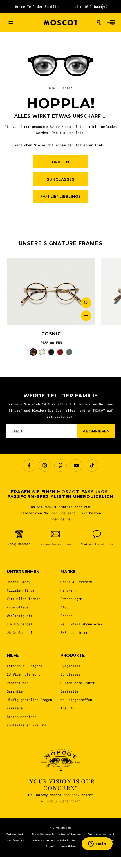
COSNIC (51, 334)
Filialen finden (21, 590)
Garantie (15, 691)
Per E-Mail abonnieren (81, 624)
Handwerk (68, 590)
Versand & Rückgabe (24, 665)
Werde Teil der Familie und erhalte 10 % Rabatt (60, 6)
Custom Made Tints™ (78, 682)
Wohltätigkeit (19, 615)
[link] (51, 291)
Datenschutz (15, 834)
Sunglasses (70, 674)
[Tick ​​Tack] (92, 465)
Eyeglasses (70, 665)
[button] (99, 22)
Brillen (60, 162)
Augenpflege (17, 607)
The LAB (67, 708)
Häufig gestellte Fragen (29, 699)
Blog (64, 607)
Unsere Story (18, 581)
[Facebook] (29, 465)
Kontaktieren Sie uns (26, 725)
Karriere (15, 708)
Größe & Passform (76, 581)
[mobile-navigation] (11, 22)
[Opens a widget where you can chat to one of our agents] (97, 844)
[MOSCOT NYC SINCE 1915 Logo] (60, 23)
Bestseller (70, 691)
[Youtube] (76, 465)
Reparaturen (17, 682)
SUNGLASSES (60, 179)
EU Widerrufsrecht (23, 674)
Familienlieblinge (60, 196)
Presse (66, 615)
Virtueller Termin (23, 598)
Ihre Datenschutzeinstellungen (56, 834)
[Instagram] (45, 465)
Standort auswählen (60, 846)
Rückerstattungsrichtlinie (54, 840)
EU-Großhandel (19, 624)
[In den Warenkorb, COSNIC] (86, 315)
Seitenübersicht (21, 716)
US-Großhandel (19, 632)
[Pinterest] (60, 465)
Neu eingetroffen (76, 699)
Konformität (16, 840)
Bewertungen (71, 598)
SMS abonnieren (74, 632)
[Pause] (104, 6)
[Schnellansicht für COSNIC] (86, 302)
